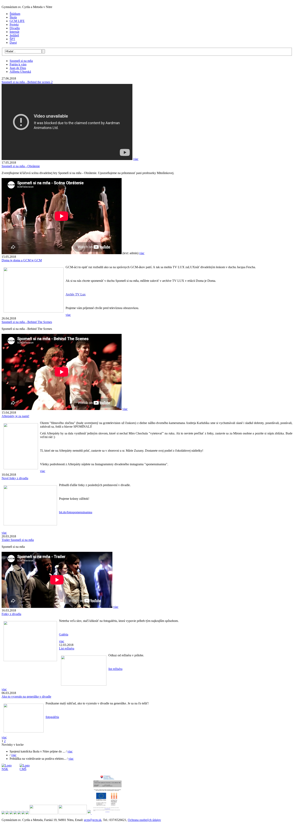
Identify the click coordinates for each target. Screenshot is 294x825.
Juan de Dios (18, 68)
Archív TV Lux (76, 294)
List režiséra (66, 648)
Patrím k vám (18, 64)
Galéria (63, 634)
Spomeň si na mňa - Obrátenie (21, 166)
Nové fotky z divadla (15, 478)
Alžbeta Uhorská (20, 71)
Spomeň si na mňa (21, 60)
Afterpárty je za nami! (15, 416)
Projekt (14, 24)
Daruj (13, 42)
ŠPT (12, 39)
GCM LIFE (17, 21)
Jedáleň (14, 35)
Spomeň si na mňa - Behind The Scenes (27, 322)
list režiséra (115, 669)
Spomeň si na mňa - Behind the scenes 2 (27, 82)
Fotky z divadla (11, 614)
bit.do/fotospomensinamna (75, 512)
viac (135, 159)
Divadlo (15, 28)
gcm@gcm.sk (92, 820)
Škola (13, 17)
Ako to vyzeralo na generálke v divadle (26, 696)
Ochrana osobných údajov (144, 820)
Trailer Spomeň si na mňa (18, 540)
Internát (14, 31)
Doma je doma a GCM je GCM (22, 260)
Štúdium (15, 13)
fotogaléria (52, 717)
